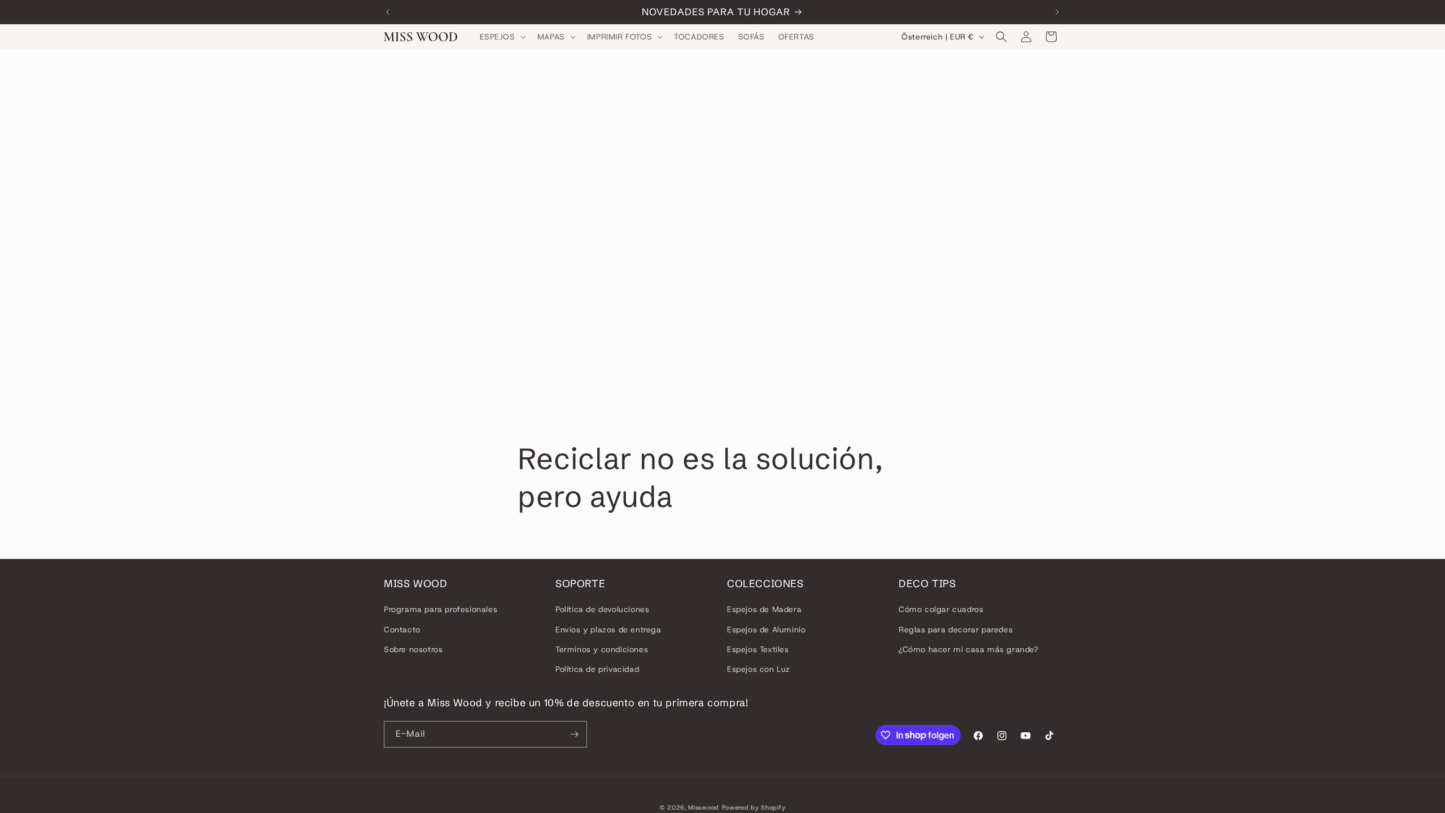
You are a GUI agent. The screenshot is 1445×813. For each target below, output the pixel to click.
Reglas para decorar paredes (956, 629)
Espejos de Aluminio (766, 629)
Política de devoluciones (602, 609)
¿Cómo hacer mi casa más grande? (969, 649)
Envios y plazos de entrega (608, 629)
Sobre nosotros (413, 649)
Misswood (703, 807)
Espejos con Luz (758, 669)
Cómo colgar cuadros (941, 609)
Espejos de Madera (764, 609)
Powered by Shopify (754, 807)
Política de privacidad (597, 669)
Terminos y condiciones (601, 649)
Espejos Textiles (758, 649)
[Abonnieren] (574, 734)
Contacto (402, 629)
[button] (502, 37)
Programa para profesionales (440, 609)
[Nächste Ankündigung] (1057, 12)
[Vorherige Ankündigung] (387, 12)
